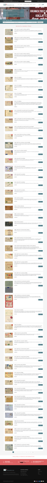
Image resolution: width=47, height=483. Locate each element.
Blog (38, 473)
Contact (34, 4)
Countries (25, 4)
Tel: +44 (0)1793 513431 (23, 473)
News (31, 4)
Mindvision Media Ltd (11, 481)
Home (19, 4)
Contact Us (39, 474)
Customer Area (40, 471)
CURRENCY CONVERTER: (40, 1)
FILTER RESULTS (40, 22)
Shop (21, 4)
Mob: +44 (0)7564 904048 (24, 474)
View (40, 49)
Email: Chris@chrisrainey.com (24, 475)
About (28, 4)
